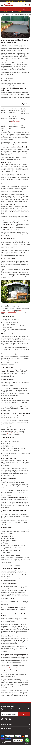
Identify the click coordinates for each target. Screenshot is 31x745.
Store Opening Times (11, 1)
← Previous (4, 700)
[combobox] (23, 4)
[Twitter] (6, 719)
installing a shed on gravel (12, 667)
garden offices (15, 121)
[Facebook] (2, 719)
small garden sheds (11, 530)
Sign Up (22, 714)
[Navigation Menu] (2, 5)
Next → (28, 700)
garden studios (12, 312)
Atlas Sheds (8, 4)
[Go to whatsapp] (27, 740)
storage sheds (8, 433)
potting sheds (19, 433)
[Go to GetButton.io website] (27, 743)
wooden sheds (9, 681)
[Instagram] (10, 719)
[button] (29, 5)
